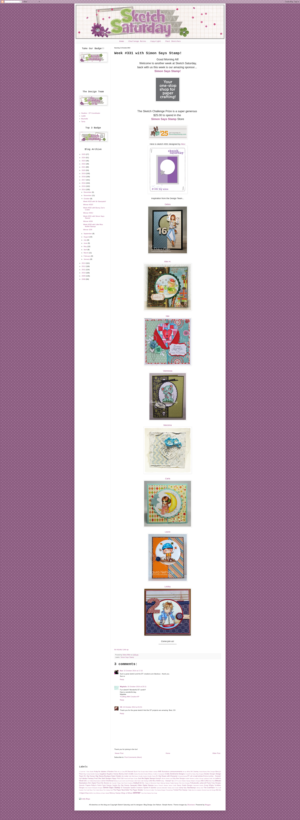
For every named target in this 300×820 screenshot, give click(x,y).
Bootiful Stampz (94, 774)
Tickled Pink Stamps (180, 790)
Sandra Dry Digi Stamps (120, 785)
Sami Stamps (107, 785)
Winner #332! (88, 204)
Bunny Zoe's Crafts (126, 774)
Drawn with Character (170, 776)
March (86, 253)
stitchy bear (199, 787)
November (88, 195)
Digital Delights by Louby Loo (121, 776)
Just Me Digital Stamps (146, 778)
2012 (84, 266)
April (85, 250)
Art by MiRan (186, 771)
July (85, 240)
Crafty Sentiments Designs (175, 774)
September (88, 234)
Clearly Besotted (138, 774)
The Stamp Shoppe (160, 790)
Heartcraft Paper (129, 778)
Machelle (84, 119)
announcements (176, 771)
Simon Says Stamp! (167, 71)
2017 (84, 180)
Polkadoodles (194, 783)
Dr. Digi (158, 776)
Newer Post (119, 753)
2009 (84, 276)
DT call (189, 776)
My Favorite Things (115, 783)
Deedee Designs (209, 774)
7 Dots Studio (89, 771)
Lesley (168, 586)
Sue (121, 671)
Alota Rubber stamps (151, 771)
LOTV (176, 781)
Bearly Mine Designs (209, 771)
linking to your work (119, 781)
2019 (84, 173)
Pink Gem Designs (184, 783)
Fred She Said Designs (102, 778)
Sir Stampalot (125, 788)
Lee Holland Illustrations (94, 781)
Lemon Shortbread (107, 781)
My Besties (105, 783)
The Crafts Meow (98, 790)
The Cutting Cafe (108, 790)
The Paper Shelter (136, 790)
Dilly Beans (135, 776)
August (86, 237)
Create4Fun (188, 774)
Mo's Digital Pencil (94, 783)
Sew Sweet (88, 787)
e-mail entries (198, 776)
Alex (183, 144)
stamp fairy (183, 788)
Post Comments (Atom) (133, 757)
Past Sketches (173, 41)
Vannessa (167, 371)
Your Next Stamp (146, 793)
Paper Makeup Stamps (163, 783)
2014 (84, 189)
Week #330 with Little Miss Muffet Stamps (93, 225)
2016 (84, 183)
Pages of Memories (150, 783)
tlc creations (198, 790)
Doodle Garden (143, 776)
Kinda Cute (169, 778)
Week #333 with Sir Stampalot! (94, 201)
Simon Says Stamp (163, 119)
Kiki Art (163, 778)
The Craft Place (88, 790)
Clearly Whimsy (148, 774)
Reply (122, 679)
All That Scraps (140, 771)
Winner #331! (88, 213)
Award (201, 771)
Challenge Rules (137, 41)
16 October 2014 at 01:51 (132, 707)
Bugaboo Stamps (112, 774)
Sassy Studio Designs (185, 785)
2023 (84, 161)
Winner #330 (88, 221)
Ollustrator (191, 805)
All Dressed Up (130, 771)
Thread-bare (169, 790)
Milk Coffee (205, 781)
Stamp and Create (173, 787)
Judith (83, 116)
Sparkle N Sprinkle (149, 788)
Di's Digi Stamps (89, 776)
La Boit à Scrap (198, 778)
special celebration (162, 787)
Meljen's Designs (196, 781)
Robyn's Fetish (96, 785)
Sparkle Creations (137, 788)
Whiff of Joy (92, 793)
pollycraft (203, 783)
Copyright (155, 41)
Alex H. (167, 261)
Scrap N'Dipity (209, 785)
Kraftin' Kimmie (190, 778)
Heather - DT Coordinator (90, 113)
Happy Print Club (118, 778)
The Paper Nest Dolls (121, 790)
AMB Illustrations (164, 771)
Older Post (216, 753)
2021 (84, 167)
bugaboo (103, 774)
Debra (168, 204)
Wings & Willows (127, 793)
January (87, 259)
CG (121, 707)
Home (121, 41)
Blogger (208, 805)
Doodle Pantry (152, 776)
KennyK (158, 778)
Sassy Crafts (172, 785)
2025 (84, 154)
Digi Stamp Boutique (103, 776)
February (87, 256)
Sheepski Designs (97, 787)
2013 (84, 263)
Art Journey (195, 771)
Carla (167, 478)
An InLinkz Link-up (121, 650)
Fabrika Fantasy (87, 778)
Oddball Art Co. (139, 783)
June (86, 243)
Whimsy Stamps (115, 793)
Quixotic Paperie (85, 785)
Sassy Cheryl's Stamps (161, 785)
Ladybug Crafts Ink (209, 778)
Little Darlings (144, 781)
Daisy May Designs (198, 774)
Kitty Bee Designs (179, 778)
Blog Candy (86, 774)
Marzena (167, 425)
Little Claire (137, 781)
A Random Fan (112, 771)
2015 (84, 186)
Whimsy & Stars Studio (102, 793)
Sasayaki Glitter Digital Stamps (142, 785)
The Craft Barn (209, 788)
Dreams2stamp (182, 776)
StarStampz (191, 788)
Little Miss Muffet (155, 781)
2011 (84, 270)
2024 (84, 157)
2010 (84, 273)
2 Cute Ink (82, 771)
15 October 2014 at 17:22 (133, 671)
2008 (84, 279)
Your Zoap (154, 793)
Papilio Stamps (174, 783)
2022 (84, 164)
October (87, 199)
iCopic (136, 778)
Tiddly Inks (191, 790)
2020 (84, 170)
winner (137, 792)
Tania (83, 121)
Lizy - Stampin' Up (167, 781)
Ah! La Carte (121, 771)
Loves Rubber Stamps (184, 781)
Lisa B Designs (129, 781)
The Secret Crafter (149, 790)
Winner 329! (87, 230)
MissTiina (212, 781)
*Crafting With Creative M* (129, 697)
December (88, 192)
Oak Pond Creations (127, 783)
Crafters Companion (159, 774)
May (85, 246)
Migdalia (123, 686)
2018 (84, 177)
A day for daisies (100, 771)
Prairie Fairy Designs (214, 783)
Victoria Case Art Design (209, 790)
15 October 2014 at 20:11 (136, 686)
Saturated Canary (198, 785)
